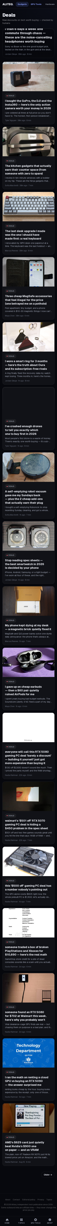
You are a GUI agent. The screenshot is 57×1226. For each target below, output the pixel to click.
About (7, 1199)
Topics (49, 1199)
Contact (16, 1199)
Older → (48, 1174)
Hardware (50, 4)
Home (7, 1223)
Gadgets (22, 4)
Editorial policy (28, 1199)
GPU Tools (36, 4)
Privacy (41, 1199)
